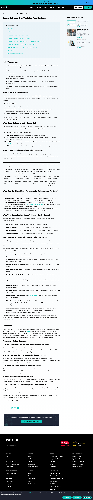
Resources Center (33, 466)
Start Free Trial (78, 7)
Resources (52, 7)
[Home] (5, 7)
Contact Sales (32, 484)
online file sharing (32, 295)
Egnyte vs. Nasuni (77, 466)
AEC (7, 456)
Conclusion (11, 50)
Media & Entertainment (12, 464)
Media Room (31, 478)
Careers (30, 476)
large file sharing (9, 144)
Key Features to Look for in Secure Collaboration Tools (22, 47)
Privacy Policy (54, 476)
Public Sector (9, 466)
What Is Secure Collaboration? (16, 32)
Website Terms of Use (56, 478)
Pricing (58, 7)
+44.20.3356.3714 (12, 445)
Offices (30, 481)
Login (63, 7)
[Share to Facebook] (18, 408)
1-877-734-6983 (10, 444)
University (53, 464)
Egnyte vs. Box (76, 456)
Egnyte (28, 331)
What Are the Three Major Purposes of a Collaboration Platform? (25, 41)
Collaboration (13, 13)
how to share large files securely (34, 204)
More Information (87, 497)
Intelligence (9, 478)
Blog (29, 456)
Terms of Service (55, 473)
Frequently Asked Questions (15, 53)
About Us (30, 473)
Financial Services (11, 461)
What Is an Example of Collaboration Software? (20, 38)
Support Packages (55, 459)
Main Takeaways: (12, 29)
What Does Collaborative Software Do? (18, 35)
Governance (9, 481)
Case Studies (31, 464)
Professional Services (56, 456)
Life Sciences (9, 459)
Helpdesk (53, 461)
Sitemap (52, 489)
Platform (8, 486)
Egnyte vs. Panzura (78, 464)
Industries (38, 7)
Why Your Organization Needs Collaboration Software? (22, 44)
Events (30, 461)
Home (4, 13)
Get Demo (88, 7)
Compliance (53, 481)
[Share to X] (15, 408)
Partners (45, 7)
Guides (8, 13)
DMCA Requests (55, 484)
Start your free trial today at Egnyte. (31, 421)
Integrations (9, 484)
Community (53, 466)
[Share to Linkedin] (12, 408)
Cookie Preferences (55, 486)
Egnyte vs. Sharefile (78, 461)
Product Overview (11, 473)
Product (31, 7)
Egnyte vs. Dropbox (78, 459)
